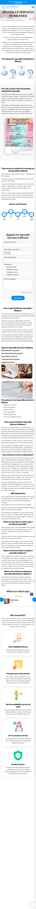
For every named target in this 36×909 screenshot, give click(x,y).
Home (3, 20)
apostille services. (20, 34)
